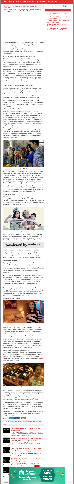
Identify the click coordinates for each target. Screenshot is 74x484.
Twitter (11, 418)
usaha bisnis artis (27, 51)
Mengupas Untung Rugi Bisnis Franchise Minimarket (27, 438)
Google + (23, 418)
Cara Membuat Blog (29, 1)
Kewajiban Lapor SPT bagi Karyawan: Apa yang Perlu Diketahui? (58, 21)
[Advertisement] (23, 26)
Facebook (17, 418)
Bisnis (10, 1)
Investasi (18, 1)
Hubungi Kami (52, 1)
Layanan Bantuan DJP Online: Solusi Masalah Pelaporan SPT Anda (57, 25)
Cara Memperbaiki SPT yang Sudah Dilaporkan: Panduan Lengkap (57, 28)
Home (4, 1)
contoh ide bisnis (35, 197)
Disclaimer (42, 1)
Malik (37, 421)
